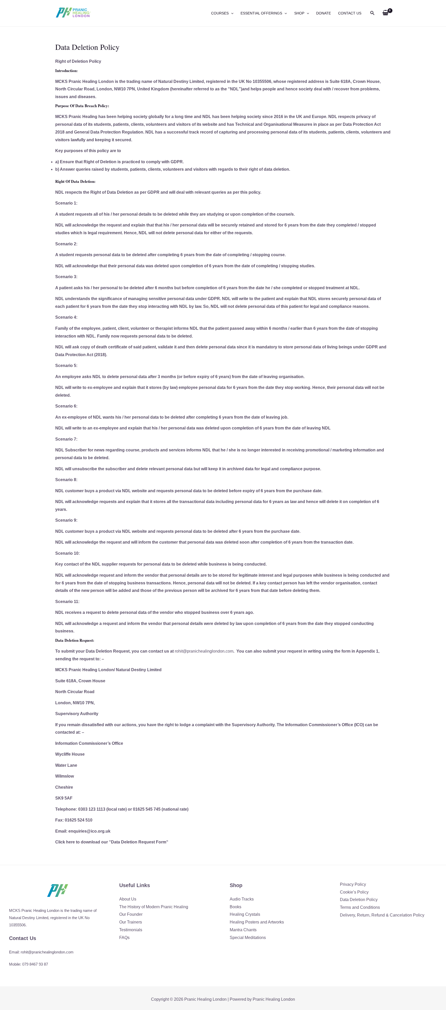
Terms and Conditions (360, 907)
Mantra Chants (243, 930)
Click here (65, 842)
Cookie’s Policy (354, 892)
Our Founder (130, 914)
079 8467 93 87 (35, 964)
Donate (323, 13)
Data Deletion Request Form (138, 842)
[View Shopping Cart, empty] (385, 13)
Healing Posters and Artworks (257, 922)
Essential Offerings (261, 13)
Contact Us (349, 13)
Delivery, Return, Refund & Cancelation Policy (382, 915)
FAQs (124, 937)
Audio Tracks (242, 899)
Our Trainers (130, 922)
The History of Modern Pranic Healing (153, 907)
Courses (220, 13)
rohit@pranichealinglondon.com (204, 651)
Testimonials (130, 930)
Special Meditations (248, 937)
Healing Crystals (245, 914)
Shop (299, 13)
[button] (231, 13)
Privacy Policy (353, 884)
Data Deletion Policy (359, 899)
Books (235, 907)
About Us (127, 899)
